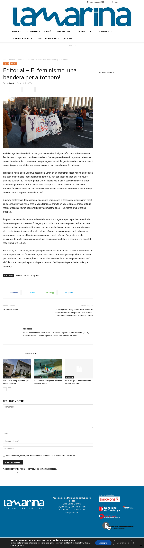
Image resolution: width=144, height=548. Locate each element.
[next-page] (9, 389)
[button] (137, 32)
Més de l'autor (31, 353)
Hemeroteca (84, 31)
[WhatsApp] (19, 89)
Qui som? (67, 38)
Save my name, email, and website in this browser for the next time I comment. (41, 456)
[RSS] (134, 2)
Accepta (103, 543)
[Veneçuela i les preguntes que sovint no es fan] (17, 368)
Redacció (10, 83)
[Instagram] (129, 2)
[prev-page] (5, 389)
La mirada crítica (10, 309)
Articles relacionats (13, 353)
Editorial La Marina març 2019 (27, 275)
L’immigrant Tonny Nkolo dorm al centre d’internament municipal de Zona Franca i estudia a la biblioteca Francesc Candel (74, 312)
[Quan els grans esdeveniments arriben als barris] (79, 368)
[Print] (38, 89)
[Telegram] (25, 89)
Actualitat (33, 31)
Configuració (123, 543)
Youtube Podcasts (48, 38)
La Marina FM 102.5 (22, 38)
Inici (4, 59)
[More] (79, 292)
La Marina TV (105, 31)
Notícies (16, 31)
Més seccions (64, 31)
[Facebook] (125, 2)
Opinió (47, 31)
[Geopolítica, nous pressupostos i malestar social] (48, 368)
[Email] (32, 89)
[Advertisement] (72, 51)
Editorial (21, 59)
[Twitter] (139, 2)
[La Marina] (72, 16)
